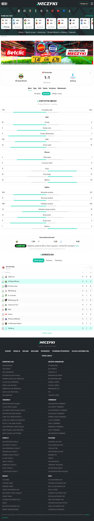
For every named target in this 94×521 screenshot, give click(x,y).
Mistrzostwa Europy (55, 468)
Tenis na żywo (53, 448)
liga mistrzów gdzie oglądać (58, 471)
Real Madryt (52, 369)
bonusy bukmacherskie (10, 509)
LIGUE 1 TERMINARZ (54, 430)
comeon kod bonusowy (56, 509)
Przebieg (37, 93)
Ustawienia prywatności (60, 351)
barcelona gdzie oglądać (11, 404)
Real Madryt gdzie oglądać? (12, 493)
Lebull (4, 503)
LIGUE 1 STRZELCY (7, 468)
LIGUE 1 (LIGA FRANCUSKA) (10, 392)
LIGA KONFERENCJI (8, 372)
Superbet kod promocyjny (57, 493)
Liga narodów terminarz (56, 433)
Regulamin (34, 351)
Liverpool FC (52, 372)
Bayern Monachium (54, 379)
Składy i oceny (57, 93)
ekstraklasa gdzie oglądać (11, 414)
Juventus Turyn (53, 395)
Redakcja (16, 351)
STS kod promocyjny (55, 480)
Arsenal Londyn (53, 382)
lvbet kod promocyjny (56, 500)
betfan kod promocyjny (56, 496)
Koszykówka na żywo (55, 452)
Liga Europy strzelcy (9, 445)
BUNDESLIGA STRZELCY (9, 465)
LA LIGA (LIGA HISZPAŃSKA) (10, 382)
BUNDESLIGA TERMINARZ (55, 427)
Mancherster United (55, 375)
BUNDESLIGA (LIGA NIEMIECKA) (11, 389)
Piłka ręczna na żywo (55, 445)
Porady (50, 458)
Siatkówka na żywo (55, 442)
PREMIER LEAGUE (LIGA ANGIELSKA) (13, 379)
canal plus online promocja (12, 417)
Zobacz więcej (47, 333)
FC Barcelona (53, 366)
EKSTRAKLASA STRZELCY (10, 452)
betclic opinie (53, 490)
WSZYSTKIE (89, 16)
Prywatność (45, 351)
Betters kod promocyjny (11, 506)
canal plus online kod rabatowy (13, 420)
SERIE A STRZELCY (8, 462)
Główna (21, 32)
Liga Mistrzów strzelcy (10, 442)
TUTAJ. (77, 246)
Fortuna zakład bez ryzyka (57, 503)
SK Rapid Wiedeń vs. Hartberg (57, 32)
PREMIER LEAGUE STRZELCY (10, 455)
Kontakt (8, 351)
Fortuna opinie (7, 483)
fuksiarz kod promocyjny (11, 500)
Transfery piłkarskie (55, 465)
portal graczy (47, 356)
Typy (35, 88)
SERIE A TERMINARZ (54, 423)
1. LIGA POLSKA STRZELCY (10, 471)
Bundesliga (41, 32)
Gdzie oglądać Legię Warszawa (12, 430)
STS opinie (5, 480)
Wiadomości (61, 88)
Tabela (45, 88)
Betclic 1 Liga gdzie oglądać (12, 423)
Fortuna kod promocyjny (57, 483)
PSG (49, 392)
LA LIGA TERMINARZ (54, 420)
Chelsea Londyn (53, 385)
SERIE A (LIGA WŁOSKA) (9, 385)
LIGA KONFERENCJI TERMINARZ (57, 410)
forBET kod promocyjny (10, 490)
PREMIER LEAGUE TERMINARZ (57, 417)
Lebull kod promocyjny (56, 506)
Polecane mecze (53, 462)
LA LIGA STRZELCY (7, 458)
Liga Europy (6, 369)
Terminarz (52, 88)
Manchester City (54, 389)
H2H (39, 88)
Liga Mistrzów (7, 366)
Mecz (30, 88)
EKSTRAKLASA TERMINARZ (56, 414)
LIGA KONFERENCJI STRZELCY (11, 448)
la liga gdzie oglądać (9, 407)
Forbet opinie (7, 496)
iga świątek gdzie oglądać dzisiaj (13, 410)
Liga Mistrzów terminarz (56, 404)
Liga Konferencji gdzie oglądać (13, 427)
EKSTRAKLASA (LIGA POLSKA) (11, 375)
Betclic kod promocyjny (56, 486)
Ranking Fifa (52, 455)
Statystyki (46, 94)
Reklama (26, 351)
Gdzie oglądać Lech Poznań (11, 433)
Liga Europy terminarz (56, 407)
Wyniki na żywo (7, 16)
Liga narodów (7, 395)
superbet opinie (7, 486)
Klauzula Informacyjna (80, 351)
